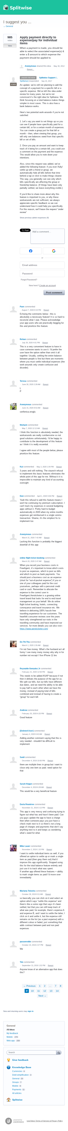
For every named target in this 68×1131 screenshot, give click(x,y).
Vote (10, 46)
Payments (16, 1089)
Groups (15, 1082)
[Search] (58, 1052)
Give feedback (20, 1060)
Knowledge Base (21, 1067)
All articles (16, 1093)
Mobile (10, 1037)
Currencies (17, 1071)
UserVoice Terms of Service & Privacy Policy (45, 1121)
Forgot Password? (29, 280)
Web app (11, 1040)
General (11, 1025)
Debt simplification (20, 1075)
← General (8, 26)
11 (38, 991)
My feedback (12, 1033)
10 (32, 991)
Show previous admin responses (34, 218)
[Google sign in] (54, 251)
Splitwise (17, 1099)
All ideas (11, 1029)
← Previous (29, 986)
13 (51, 991)
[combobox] (32, 1052)
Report (46, 310)
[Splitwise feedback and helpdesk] (17, 7)
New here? (42, 285)
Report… (30, 69)
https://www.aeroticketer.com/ (34, 628)
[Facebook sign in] (31, 251)
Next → (42, 995)
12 (44, 991)
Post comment (54, 292)
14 (57, 991)
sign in (31, 1011)
